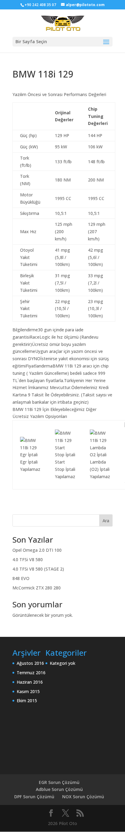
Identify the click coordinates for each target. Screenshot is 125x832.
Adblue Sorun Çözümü (59, 789)
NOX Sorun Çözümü (83, 796)
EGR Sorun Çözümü (59, 782)
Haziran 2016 (30, 682)
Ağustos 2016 (30, 663)
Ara (106, 520)
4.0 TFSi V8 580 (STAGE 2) (38, 569)
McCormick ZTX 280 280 (36, 588)
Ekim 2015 (27, 700)
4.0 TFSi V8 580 (27, 559)
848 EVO (20, 578)
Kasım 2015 (28, 691)
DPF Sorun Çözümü (34, 796)
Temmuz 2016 (31, 672)
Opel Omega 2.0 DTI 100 (37, 550)
